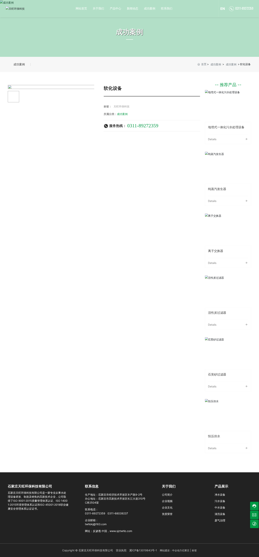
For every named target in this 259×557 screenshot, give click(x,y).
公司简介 (167, 494)
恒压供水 (228, 414)
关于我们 (169, 486)
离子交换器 (228, 229)
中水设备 (220, 507)
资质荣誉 (167, 514)
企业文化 (167, 507)
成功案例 (129, 32)
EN (222, 9)
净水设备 (220, 494)
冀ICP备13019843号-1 (143, 550)
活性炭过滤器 (228, 291)
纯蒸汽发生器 (228, 167)
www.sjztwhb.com (121, 531)
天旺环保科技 (122, 106)
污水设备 (220, 501)
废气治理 (220, 520)
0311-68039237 (118, 513)
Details (212, 139)
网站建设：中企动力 (171, 550)
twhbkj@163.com (96, 524)
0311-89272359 (244, 8)
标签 (194, 550)
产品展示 (221, 486)
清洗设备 (220, 514)
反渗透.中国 (100, 531)
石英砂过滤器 (228, 352)
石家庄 (185, 550)
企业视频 (167, 501)
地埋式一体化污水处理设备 (228, 105)
